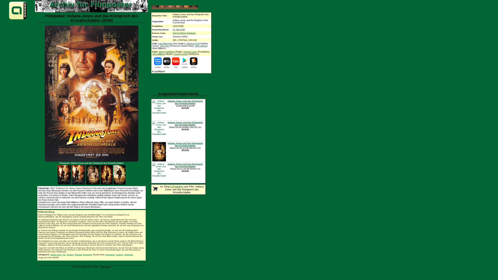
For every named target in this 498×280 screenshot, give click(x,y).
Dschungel (87, 255)
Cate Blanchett (165, 43)
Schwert (70, 255)
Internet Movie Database (184, 33)
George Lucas (190, 52)
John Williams (158, 54)
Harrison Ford (193, 43)
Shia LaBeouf (201, 46)
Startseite (49, 11)
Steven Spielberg (167, 52)
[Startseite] (18, 19)
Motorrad (78, 255)
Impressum (105, 267)
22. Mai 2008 (179, 29)
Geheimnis (128, 255)
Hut (64, 255)
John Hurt (164, 46)
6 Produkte (176, 186)
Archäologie (110, 255)
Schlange (119, 255)
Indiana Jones (56, 255)
